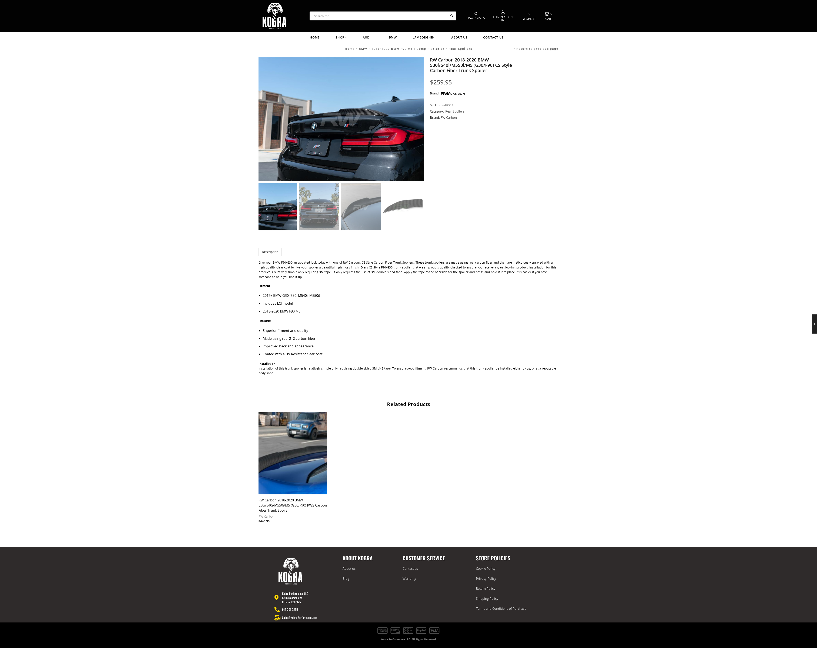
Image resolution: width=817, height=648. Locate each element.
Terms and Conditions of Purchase (501, 608)
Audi (366, 37)
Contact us (493, 37)
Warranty (409, 578)
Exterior (437, 48)
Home (315, 37)
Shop (340, 37)
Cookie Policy (486, 568)
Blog (346, 578)
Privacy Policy (486, 578)
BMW (393, 37)
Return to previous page (537, 48)
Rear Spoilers (460, 48)
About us (459, 37)
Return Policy (485, 588)
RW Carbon (448, 117)
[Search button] (452, 16)
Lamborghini (424, 37)
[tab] (270, 252)
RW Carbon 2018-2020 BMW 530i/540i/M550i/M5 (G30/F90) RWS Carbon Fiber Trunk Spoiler (293, 505)
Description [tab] (270, 252)
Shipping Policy (487, 598)
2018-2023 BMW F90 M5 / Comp (398, 48)
